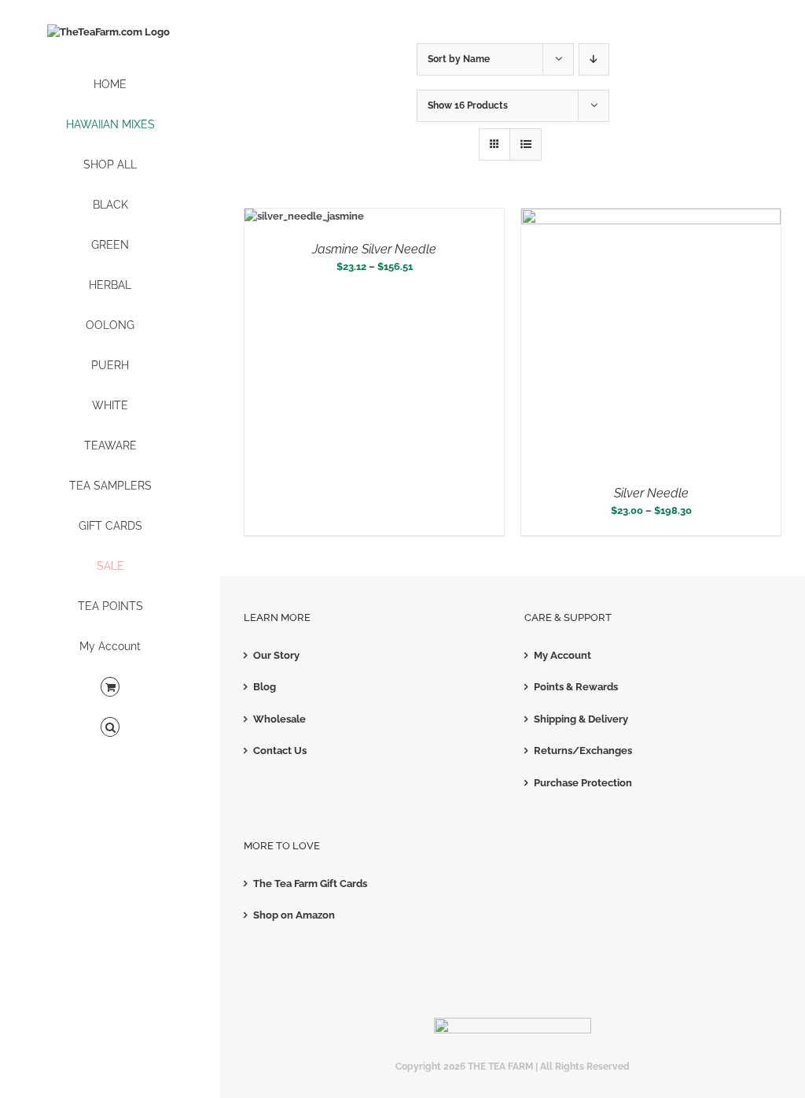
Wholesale (279, 719)
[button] (110, 728)
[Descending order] (594, 59)
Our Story (276, 655)
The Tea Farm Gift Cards (310, 883)
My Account (562, 655)
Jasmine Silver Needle (374, 249)
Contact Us (280, 750)
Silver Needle (651, 493)
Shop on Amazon (294, 915)
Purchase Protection (583, 783)
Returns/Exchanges (583, 750)
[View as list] (525, 144)
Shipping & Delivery (581, 719)
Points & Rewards (576, 687)
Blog (264, 687)
